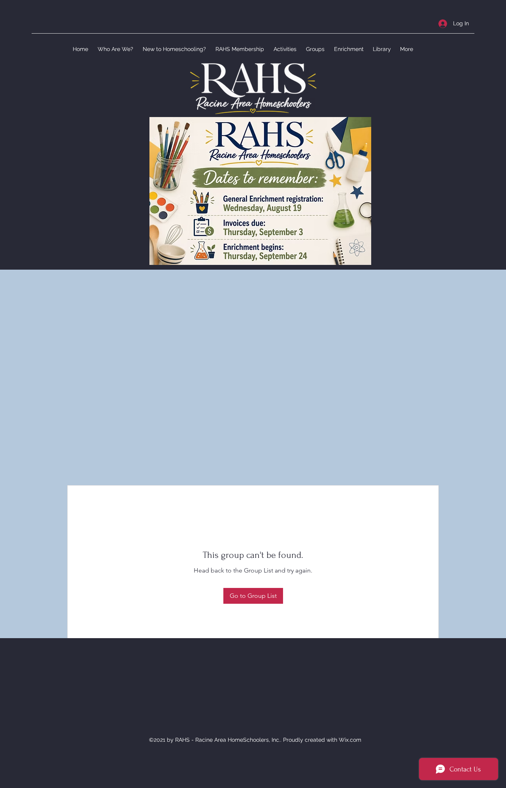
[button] (114, 49)
